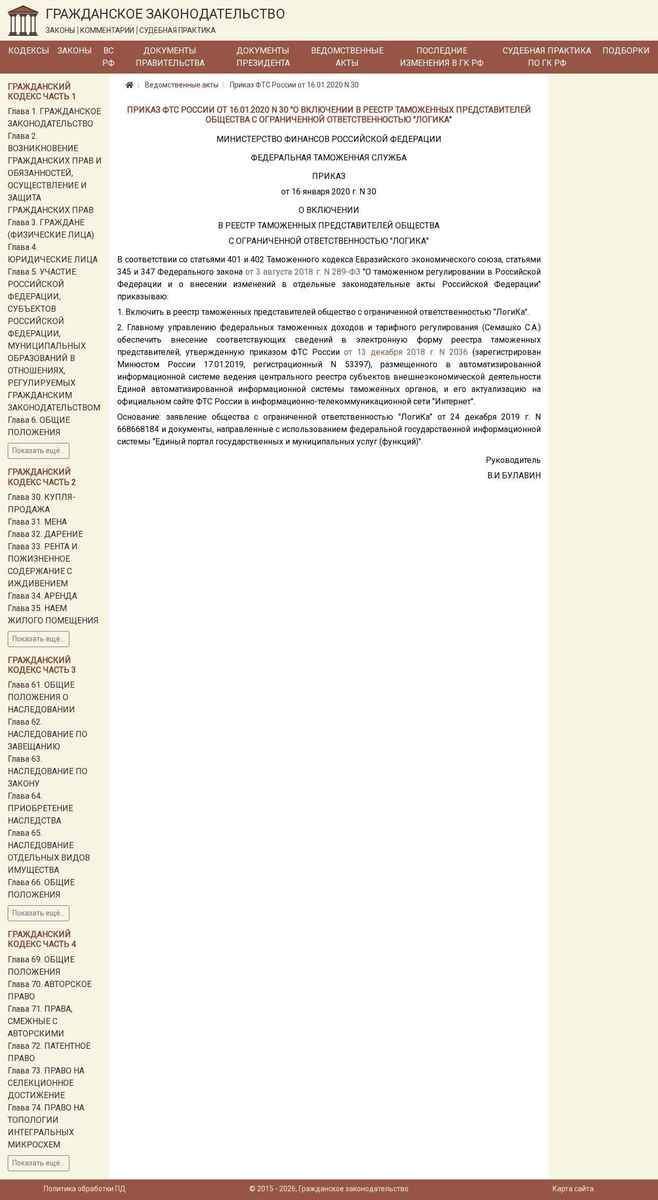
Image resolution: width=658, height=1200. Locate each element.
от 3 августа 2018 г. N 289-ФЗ (302, 272)
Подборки (626, 51)
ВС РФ (108, 57)
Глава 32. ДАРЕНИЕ (45, 534)
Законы (75, 51)
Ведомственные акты (347, 57)
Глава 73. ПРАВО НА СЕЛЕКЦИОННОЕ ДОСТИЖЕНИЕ (46, 1083)
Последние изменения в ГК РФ (442, 57)
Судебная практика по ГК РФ (547, 57)
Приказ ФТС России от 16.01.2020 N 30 (294, 85)
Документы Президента (263, 57)
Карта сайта (573, 1189)
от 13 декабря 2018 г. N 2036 (406, 352)
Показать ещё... (38, 450)
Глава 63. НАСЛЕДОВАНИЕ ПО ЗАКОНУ (47, 771)
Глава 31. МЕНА (37, 522)
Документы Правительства (170, 57)
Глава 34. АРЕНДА (42, 596)
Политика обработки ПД (85, 1189)
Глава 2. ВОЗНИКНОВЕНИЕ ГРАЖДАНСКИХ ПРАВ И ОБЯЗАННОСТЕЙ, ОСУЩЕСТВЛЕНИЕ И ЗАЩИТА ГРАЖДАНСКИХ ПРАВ (55, 173)
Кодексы (28, 51)
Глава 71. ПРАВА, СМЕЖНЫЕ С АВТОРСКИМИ (40, 1021)
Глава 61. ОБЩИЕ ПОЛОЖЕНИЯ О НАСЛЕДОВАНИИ (41, 697)
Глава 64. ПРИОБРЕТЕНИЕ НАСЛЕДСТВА (40, 808)
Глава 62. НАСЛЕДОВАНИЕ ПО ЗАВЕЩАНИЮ (47, 734)
